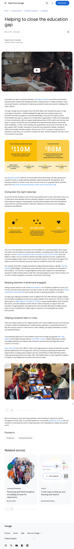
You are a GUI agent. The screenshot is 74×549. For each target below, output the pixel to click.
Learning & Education (25, 438)
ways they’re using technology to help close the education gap (34, 185)
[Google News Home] (16, 3)
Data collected (10, 348)
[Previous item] (7, 410)
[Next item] (11, 410)
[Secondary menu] (52, 3)
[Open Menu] (5, 3)
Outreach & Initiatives (31, 11)
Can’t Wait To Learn (38, 339)
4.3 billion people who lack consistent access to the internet (37, 254)
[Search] (47, 3)
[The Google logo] (8, 526)
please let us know (55, 421)
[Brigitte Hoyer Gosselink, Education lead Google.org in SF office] (37, 384)
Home (6, 11)
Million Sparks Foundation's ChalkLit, (28, 301)
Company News (16, 11)
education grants (14, 178)
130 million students (42, 99)
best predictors (35, 288)
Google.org (44, 11)
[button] (62, 3)
